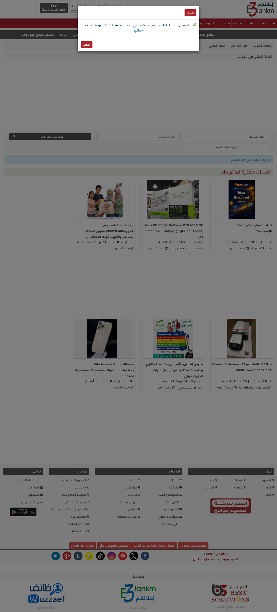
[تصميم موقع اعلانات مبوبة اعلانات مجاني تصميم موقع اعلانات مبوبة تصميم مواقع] (138, 27)
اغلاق (190, 12)
